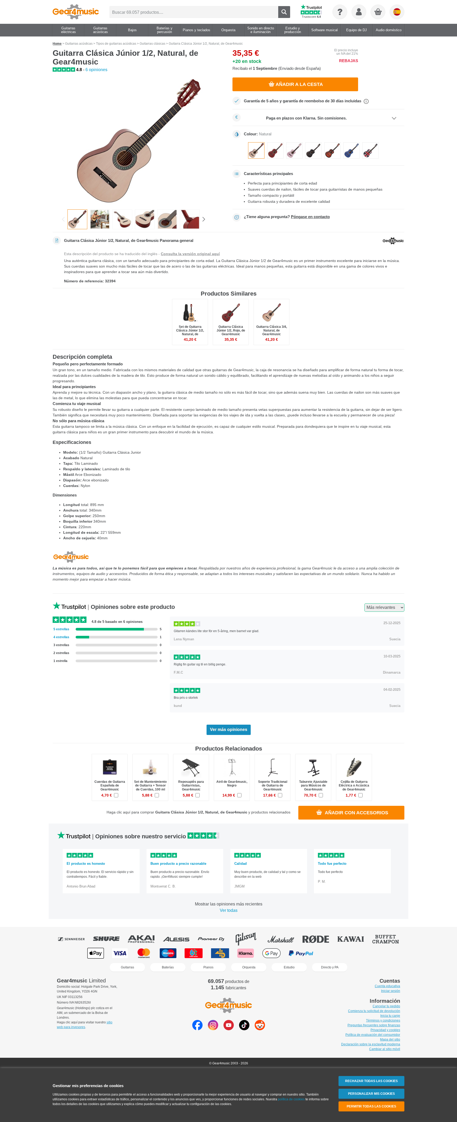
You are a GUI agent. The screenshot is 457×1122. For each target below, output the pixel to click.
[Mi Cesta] (378, 12)
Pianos (208, 967)
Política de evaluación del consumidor (372, 1035)
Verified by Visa (361, 953)
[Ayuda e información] (340, 12)
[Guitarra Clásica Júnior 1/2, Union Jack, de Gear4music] (370, 150)
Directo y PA (330, 967)
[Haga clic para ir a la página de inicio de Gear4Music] (76, 12)
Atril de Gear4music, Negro (231, 783)
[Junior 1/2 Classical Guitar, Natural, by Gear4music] (138, 141)
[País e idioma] (397, 12)
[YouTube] (228, 1029)
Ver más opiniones (228, 729)
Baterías (168, 967)
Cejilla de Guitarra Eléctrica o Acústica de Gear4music (354, 785)
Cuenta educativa (387, 986)
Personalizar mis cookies (371, 1094)
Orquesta (248, 967)
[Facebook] (197, 1029)
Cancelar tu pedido (386, 1006)
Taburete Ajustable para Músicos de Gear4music (313, 785)
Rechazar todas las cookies (371, 1081)
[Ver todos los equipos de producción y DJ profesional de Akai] (144, 939)
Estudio (289, 967)
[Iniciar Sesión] (359, 12)
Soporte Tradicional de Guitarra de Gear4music (272, 785)
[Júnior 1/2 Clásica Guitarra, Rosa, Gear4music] (294, 150)
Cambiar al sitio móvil (384, 1049)
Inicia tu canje (390, 1016)
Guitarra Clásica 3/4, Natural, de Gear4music (271, 330)
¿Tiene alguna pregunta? (287, 217)
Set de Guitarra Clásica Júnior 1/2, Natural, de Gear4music (190, 332)
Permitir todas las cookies (371, 1106)
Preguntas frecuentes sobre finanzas (374, 1025)
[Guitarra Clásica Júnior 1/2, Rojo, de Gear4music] (275, 150)
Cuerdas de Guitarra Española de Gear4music (109, 785)
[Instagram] (213, 1029)
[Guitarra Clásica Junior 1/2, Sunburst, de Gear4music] (332, 150)
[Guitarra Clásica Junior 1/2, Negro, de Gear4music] (313, 150)
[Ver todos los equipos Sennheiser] (75, 939)
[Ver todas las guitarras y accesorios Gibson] (249, 939)
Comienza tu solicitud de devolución (374, 1011)
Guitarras (127, 967)
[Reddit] (260, 1029)
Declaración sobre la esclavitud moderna (370, 1044)
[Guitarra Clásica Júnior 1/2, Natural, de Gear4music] (256, 150)
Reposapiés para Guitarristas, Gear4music (191, 785)
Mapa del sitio (390, 1039)
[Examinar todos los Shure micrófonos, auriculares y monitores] (110, 939)
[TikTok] (244, 1029)
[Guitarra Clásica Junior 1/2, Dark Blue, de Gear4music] (351, 150)
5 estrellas (61, 629)
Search (284, 12)
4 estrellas (61, 637)
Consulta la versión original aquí (190, 254)
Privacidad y (385, 1030)
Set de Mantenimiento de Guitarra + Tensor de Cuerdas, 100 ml (150, 785)
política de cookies (291, 1099)
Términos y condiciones (383, 1020)
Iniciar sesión (390, 991)
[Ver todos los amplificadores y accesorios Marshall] (284, 939)
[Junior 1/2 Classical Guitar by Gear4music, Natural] (122, 219)
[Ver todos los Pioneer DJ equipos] (214, 939)
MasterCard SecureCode (333, 953)
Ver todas (228, 910)
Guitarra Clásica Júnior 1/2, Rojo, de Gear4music (231, 330)
